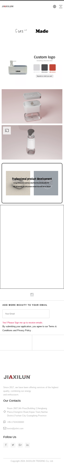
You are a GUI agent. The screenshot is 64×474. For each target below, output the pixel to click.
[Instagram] (32, 294)
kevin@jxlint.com (15, 428)
